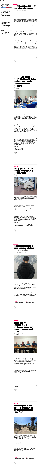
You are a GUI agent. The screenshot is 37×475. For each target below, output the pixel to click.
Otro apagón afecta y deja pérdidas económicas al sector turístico (5, 15)
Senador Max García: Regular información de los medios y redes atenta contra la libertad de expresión (5, 11)
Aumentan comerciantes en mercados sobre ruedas (5, 5)
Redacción (17, 162)
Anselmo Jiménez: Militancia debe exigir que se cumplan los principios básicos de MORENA (5, 33)
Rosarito (2, 3)
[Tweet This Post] (4, 7)
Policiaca (2, 17)
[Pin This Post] (7, 7)
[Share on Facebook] (2, 7)
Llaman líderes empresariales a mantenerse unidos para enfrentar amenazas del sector (5, 22)
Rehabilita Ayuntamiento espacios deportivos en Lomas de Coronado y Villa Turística (5, 30)
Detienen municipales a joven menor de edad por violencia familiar (4, 19)
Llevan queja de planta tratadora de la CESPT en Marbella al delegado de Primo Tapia (5, 26)
